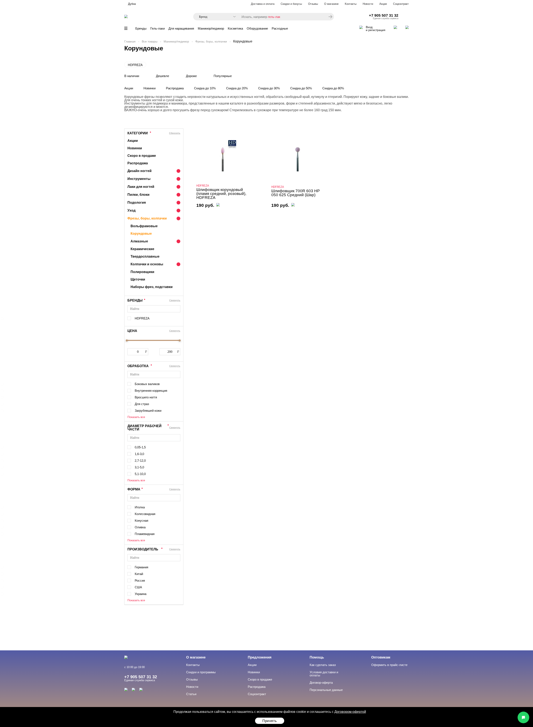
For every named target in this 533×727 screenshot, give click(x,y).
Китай (139, 574)
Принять (269, 721)
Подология (136, 202)
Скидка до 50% (301, 88)
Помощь (317, 657)
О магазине (331, 3)
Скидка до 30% (269, 88)
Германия (141, 567)
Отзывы (313, 3)
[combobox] (215, 16)
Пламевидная (144, 534)
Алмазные (139, 241)
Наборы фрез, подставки (152, 287)
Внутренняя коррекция (151, 390)
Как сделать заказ (323, 664)
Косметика (235, 28)
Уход (131, 210)
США (138, 587)
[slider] (127, 340)
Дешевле (162, 76)
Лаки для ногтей (140, 186)
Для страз (142, 404)
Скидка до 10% (205, 88)
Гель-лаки (157, 28)
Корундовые (141, 233)
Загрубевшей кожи (148, 410)
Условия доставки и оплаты (324, 674)
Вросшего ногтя (146, 397)
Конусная (141, 520)
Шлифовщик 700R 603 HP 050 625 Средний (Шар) (295, 193)
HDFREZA (135, 65)
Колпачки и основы (147, 264)
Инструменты (139, 179)
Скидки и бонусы (291, 3)
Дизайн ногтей (139, 171)
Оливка (140, 527)
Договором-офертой (350, 711)
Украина (140, 594)
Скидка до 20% (237, 88)
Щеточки (138, 279)
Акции (383, 3)
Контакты (350, 3)
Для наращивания (181, 28)
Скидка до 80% (333, 88)
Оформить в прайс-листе (389, 664)
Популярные (223, 76)
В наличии (131, 76)
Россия (140, 580)
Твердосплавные (145, 256)
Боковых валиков (147, 384)
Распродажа (175, 88)
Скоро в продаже (141, 155)
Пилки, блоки (138, 194)
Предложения (259, 657)
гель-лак (274, 17)
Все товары (149, 41)
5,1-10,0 (140, 474)
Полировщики (142, 272)
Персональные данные (326, 689)
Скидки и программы (201, 672)
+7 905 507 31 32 (383, 15)
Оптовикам (380, 657)
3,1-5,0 (139, 467)
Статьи (191, 694)
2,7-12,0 (140, 460)
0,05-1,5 (140, 447)
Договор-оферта (321, 682)
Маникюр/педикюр (211, 28)
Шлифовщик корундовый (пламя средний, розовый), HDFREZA (221, 193)
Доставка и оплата (262, 3)
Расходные (280, 28)
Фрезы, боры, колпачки (211, 41)
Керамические (142, 249)
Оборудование (257, 28)
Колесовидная (145, 514)
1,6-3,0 (139, 454)
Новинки (149, 88)
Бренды (141, 28)
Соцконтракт (401, 3)
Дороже (191, 76)
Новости (368, 3)
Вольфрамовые (144, 226)
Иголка (140, 507)
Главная (130, 41)
